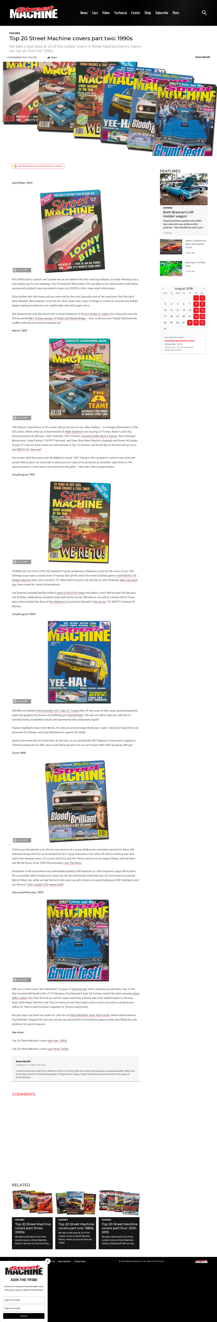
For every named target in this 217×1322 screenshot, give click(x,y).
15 (196, 310)
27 (184, 323)
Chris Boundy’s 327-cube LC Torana (57, 710)
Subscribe (161, 12)
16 (202, 310)
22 (196, 316)
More (176, 12)
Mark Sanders (73, 431)
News (84, 12)
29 (196, 323)
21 (190, 316)
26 (177, 323)
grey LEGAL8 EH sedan (71, 592)
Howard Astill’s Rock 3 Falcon (99, 436)
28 (190, 323)
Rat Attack (100, 601)
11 (171, 310)
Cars (95, 12)
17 (165, 316)
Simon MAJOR (23, 1061)
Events (135, 12)
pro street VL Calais (97, 313)
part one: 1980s (57, 1040)
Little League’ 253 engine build (45, 884)
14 (190, 310)
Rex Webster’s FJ (59, 601)
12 (177, 310)
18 (171, 316)
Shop (148, 12)
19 (177, 316)
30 (202, 323)
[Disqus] (75, 1137)
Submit (23, 1316)
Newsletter (64, 1261)
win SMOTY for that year (26, 449)
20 (184, 316)
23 (202, 316)
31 (165, 329)
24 (165, 323)
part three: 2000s (58, 1048)
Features (14, 33)
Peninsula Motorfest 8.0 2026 (179, 340)
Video (106, 12)
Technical (120, 12)
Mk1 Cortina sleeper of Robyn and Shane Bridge (57, 318)
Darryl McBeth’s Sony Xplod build (89, 1015)
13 (184, 310)
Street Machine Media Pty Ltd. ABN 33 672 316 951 (143, 1261)
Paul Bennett (75, 715)
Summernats (79, 989)
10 (165, 310)
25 (171, 323)
